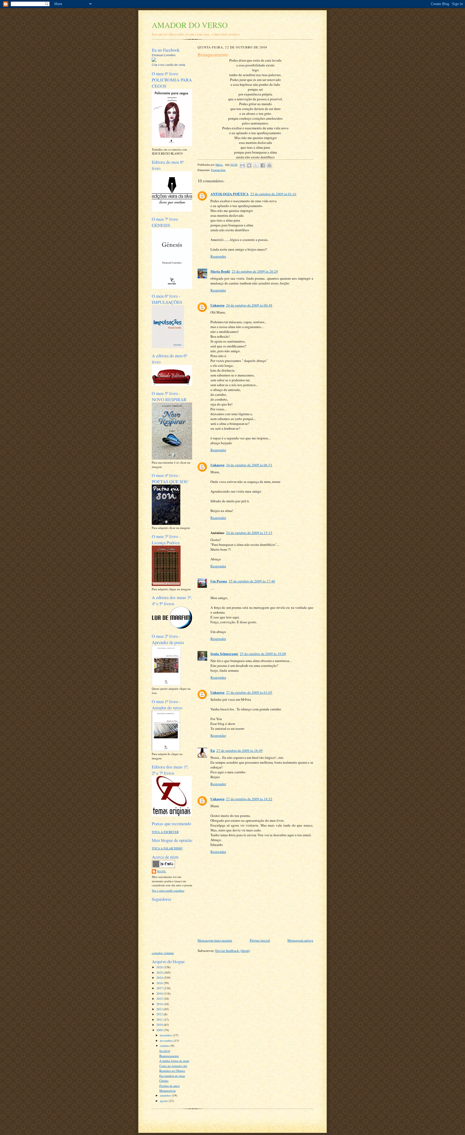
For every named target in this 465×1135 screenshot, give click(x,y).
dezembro (166, 1035)
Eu (212, 750)
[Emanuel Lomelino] (154, 61)
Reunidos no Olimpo (172, 1071)
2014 (160, 1004)
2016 (160, 993)
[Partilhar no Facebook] (262, 165)
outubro (165, 1046)
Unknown (217, 305)
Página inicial (260, 940)
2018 (160, 983)
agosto (164, 1101)
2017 (160, 988)
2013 (160, 1009)
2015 (160, 999)
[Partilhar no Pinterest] (269, 165)
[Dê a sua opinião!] (249, 165)
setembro (166, 1095)
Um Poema (218, 580)
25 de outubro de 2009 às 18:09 (263, 653)
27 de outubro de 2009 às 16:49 (239, 750)
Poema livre (218, 170)
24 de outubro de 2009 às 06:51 (249, 464)
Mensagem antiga (300, 940)
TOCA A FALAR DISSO (167, 848)
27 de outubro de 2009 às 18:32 (249, 798)
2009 (160, 1030)
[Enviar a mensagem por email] (242, 165)
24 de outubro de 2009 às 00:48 (249, 305)
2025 (160, 972)
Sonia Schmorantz (224, 653)
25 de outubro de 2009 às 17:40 (252, 581)
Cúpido (163, 1081)
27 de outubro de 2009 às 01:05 (249, 692)
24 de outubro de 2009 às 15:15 (249, 532)
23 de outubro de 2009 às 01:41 (273, 193)
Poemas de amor (169, 1086)
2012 (160, 1014)
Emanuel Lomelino (163, 55)
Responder (218, 256)
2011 (160, 1019)
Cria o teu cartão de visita (168, 64)
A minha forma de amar (174, 1061)
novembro (167, 1040)
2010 (160, 1025)
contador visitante (163, 953)
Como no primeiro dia (173, 1066)
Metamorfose (167, 1090)
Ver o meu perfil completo (168, 890)
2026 (160, 967)
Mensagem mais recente (215, 940)
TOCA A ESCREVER (165, 832)
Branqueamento (169, 1056)
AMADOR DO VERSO (190, 25)
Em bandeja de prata (172, 1076)
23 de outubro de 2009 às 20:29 (255, 271)
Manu (161, 871)
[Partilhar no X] (256, 165)
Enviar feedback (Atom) (232, 950)
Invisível (164, 1051)
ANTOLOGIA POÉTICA (229, 193)
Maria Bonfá (220, 271)
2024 (160, 978)
